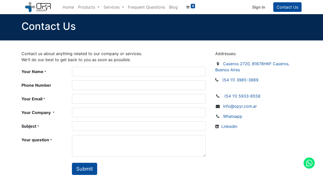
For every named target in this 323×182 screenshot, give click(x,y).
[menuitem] (68, 7)
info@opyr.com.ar (240, 106)
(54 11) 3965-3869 (240, 79)
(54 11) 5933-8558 (242, 96)
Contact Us (287, 7)
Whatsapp (232, 116)
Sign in (258, 7)
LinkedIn (229, 126)
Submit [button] (84, 169)
